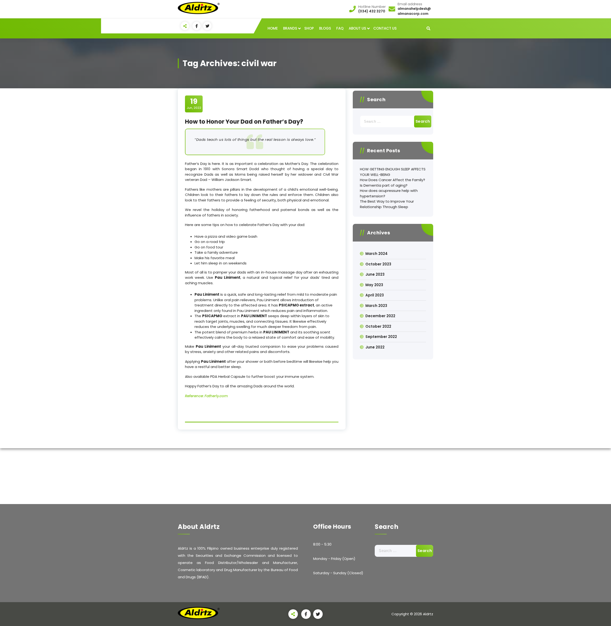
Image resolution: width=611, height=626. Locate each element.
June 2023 (375, 274)
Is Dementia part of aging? (383, 185)
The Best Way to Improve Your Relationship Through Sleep (387, 204)
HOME (273, 28)
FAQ (339, 28)
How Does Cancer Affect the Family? (392, 179)
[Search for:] (393, 121)
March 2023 (376, 305)
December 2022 (380, 315)
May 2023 (374, 284)
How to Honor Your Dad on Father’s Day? (244, 122)
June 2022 (375, 347)
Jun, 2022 (194, 103)
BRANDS (290, 28)
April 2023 (374, 295)
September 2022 (381, 336)
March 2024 (376, 253)
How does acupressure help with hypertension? (389, 193)
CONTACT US (385, 28)
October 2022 (378, 326)
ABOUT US (357, 28)
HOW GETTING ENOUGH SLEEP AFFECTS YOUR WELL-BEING (393, 172)
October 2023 (378, 264)
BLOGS (325, 28)
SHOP (309, 28)
